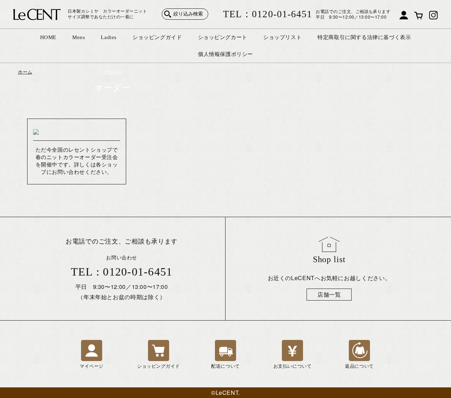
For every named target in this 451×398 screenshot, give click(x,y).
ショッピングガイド (157, 37)
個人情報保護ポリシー (225, 54)
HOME (48, 37)
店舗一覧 (329, 294)
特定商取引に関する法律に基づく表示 (364, 37)
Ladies (109, 37)
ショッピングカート (222, 37)
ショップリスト (282, 37)
